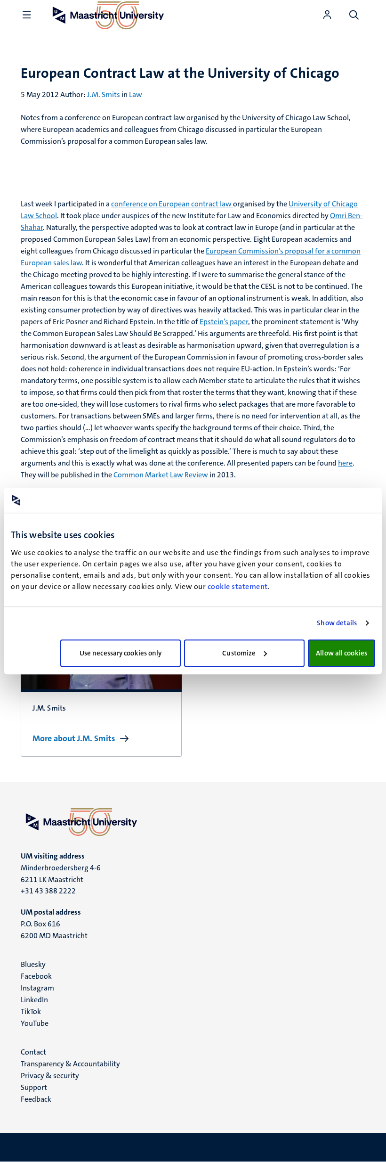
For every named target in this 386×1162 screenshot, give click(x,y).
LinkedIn (34, 1000)
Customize (239, 653)
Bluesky (33, 964)
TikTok (31, 1011)
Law (135, 94)
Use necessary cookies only (121, 653)
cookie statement (238, 586)
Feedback (36, 1099)
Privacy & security (50, 1075)
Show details (337, 623)
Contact (33, 1052)
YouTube (34, 1023)
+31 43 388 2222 (48, 891)
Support (34, 1087)
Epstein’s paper (224, 322)
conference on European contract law (172, 204)
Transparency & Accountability (70, 1064)
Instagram (37, 988)
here (345, 463)
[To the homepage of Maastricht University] (193, 821)
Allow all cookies (341, 653)
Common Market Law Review (160, 475)
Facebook (36, 976)
